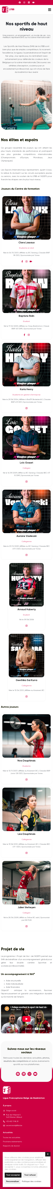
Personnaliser (12, 1182)
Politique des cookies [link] (31, 1182)
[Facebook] (20, 2)
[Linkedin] (29, 2)
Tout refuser (30, 1175)
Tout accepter (13, 1175)
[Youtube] (33, 2)
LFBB (11, 9)
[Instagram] (24, 2)
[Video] (31, 261)
